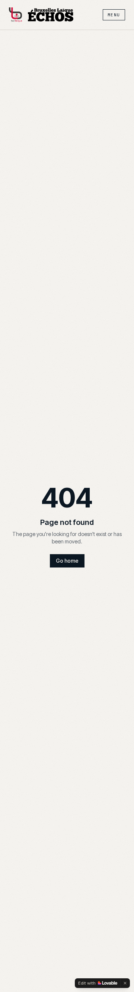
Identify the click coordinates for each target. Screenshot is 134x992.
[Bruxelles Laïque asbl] (15, 14)
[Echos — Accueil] (50, 14)
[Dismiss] (125, 983)
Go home (67, 560)
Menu (114, 14)
